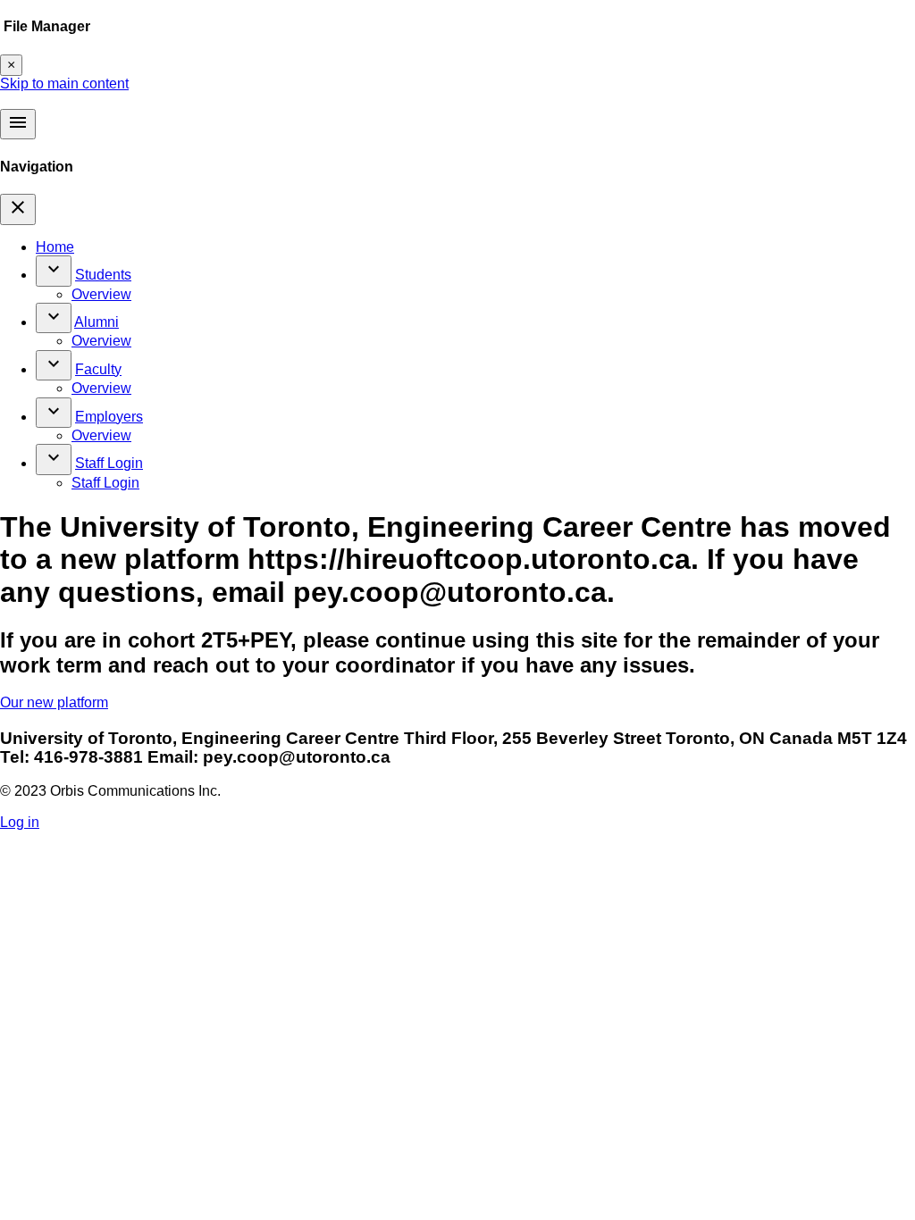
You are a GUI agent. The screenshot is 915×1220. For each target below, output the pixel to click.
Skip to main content (64, 83)
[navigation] (18, 209)
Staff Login (109, 463)
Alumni (96, 322)
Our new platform (54, 702)
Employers (109, 416)
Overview (101, 294)
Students (103, 274)
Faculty (98, 369)
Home (55, 247)
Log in (19, 822)
